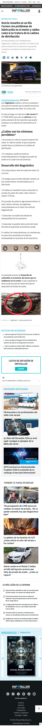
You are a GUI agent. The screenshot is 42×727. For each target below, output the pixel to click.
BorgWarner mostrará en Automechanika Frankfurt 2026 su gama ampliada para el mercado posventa (20, 620)
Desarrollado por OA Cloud (21, 723)
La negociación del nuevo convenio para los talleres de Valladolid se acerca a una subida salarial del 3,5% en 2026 (20, 606)
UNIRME (21, 369)
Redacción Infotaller (10, 92)
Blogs (34, 2)
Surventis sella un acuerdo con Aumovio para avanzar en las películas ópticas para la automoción (20, 614)
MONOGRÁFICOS (9, 632)
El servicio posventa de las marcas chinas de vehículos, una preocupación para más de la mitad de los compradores (20, 598)
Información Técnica (9, 19)
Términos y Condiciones (21, 713)
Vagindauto (14, 320)
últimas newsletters (22, 6)
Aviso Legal (21, 708)
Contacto (21, 703)
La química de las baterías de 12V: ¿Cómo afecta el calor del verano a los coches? (20, 540)
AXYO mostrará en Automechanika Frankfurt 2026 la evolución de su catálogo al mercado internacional (19, 469)
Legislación (17, 2)
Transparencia (21, 710)
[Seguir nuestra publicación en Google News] (4, 57)
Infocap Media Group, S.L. (24, 720)
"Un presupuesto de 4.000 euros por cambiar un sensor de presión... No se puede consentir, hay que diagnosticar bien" (21, 510)
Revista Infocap (6, 6)
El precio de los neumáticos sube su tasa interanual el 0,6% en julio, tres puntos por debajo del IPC (20, 591)
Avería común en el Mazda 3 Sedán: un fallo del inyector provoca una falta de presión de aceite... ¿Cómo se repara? (21, 570)
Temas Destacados (7, 2)
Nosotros (21, 705)
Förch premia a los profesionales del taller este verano (20, 413)
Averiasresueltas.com (10, 100)
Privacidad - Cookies (21, 715)
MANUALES (25, 632)
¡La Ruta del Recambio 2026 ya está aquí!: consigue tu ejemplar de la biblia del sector (20, 441)
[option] (21, 656)
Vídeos (30, 2)
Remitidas (24, 2)
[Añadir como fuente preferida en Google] (38, 708)
